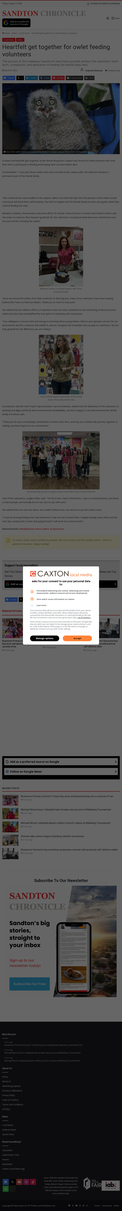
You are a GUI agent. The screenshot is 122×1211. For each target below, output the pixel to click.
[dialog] (61, 605)
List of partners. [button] (84, 617)
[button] (61, 605)
